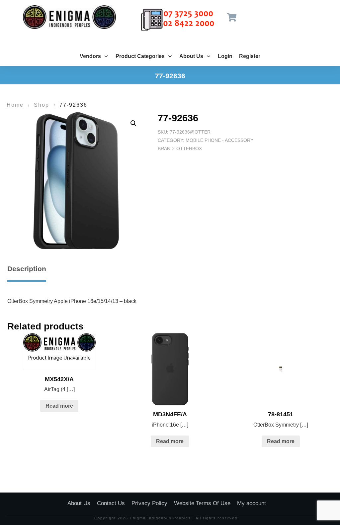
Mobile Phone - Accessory (219, 140)
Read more (59, 406)
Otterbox (189, 148)
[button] (133, 123)
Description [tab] (26, 268)
